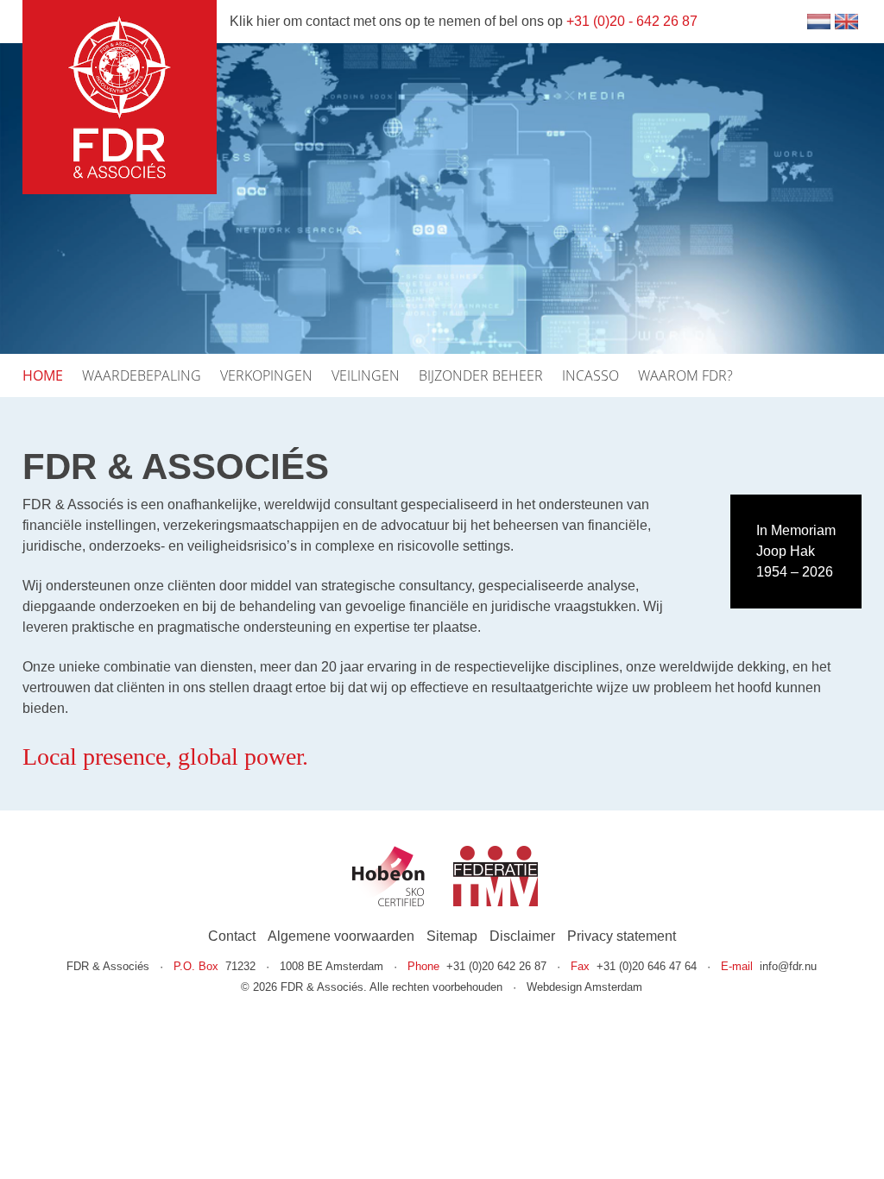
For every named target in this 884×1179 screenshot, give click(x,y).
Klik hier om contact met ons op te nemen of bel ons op (464, 21)
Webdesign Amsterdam (584, 986)
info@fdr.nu (788, 966)
